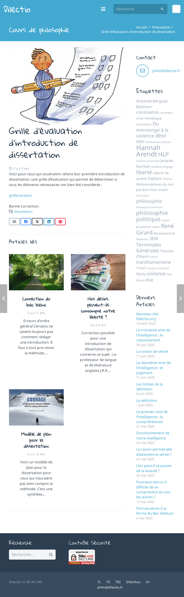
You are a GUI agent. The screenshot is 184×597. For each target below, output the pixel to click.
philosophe (142, 195)
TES (118, 582)
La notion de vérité (152, 351)
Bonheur (144, 106)
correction (166, 113)
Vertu (141, 273)
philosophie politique (152, 216)
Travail (141, 268)
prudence (143, 227)
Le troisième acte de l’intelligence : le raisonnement (153, 334)
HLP (163, 154)
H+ (148, 582)
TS (108, 582)
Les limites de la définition (149, 387)
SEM (153, 239)
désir (160, 135)
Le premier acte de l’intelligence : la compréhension (152, 416)
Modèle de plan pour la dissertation (36, 440)
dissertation (23, 211)
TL (99, 582)
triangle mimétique (158, 268)
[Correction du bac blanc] (36, 272)
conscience (147, 112)
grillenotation (20, 195)
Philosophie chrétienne (149, 207)
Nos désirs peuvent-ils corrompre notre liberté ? (98, 307)
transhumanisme (153, 262)
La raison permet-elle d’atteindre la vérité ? (154, 452)
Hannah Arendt (148, 150)
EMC (140, 141)
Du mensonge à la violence (152, 129)
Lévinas (167, 179)
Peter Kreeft (159, 190)
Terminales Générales (148, 247)
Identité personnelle (148, 161)
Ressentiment (164, 233)
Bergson (160, 101)
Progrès (165, 220)
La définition (146, 400)
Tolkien (154, 256)
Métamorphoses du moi (155, 184)
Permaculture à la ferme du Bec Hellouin (155, 511)
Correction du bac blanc (36, 301)
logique (155, 178)
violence (156, 273)
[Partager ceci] (25, 221)
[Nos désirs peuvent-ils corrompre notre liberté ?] (98, 272)
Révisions (142, 239)
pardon (142, 189)
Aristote (144, 101)
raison (156, 227)
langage (167, 167)
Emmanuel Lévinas (157, 142)
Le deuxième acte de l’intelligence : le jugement (153, 367)
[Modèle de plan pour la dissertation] (36, 407)
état (149, 279)
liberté (144, 172)
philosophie (149, 201)
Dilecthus (133, 582)
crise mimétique (149, 118)
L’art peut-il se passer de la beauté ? (154, 468)
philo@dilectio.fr (166, 70)
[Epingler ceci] (60, 221)
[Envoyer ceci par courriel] (14, 221)
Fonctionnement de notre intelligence (152, 435)
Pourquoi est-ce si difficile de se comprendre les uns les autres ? (153, 489)
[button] (103, 9)
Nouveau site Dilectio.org (147, 316)
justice (156, 166)
